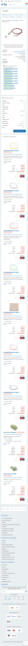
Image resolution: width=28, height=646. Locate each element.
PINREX (5, 162)
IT (14, 599)
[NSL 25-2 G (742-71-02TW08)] (14, 468)
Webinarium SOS (5, 577)
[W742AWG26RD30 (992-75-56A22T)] (14, 347)
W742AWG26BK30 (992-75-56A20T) (10, 83)
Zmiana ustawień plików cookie (8, 559)
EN (19, 596)
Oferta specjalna (5, 569)
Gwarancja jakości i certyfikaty (7, 528)
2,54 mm (22, 115)
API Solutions (4, 565)
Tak (23, 127)
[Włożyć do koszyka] (21, 176)
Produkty (3, 540)
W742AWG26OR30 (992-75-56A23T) (10, 73)
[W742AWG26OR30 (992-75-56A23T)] (14, 225)
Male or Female (20, 125)
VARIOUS (24, 59)
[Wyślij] (25, 591)
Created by (19, 641)
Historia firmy (4, 532)
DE (23, 596)
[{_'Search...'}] (10, 4)
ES (18, 599)
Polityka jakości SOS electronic (8, 530)
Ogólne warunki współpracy (7, 544)
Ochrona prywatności (6, 555)
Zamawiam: (21, 174)
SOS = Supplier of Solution (7, 518)
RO (6, 599)
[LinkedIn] (12, 509)
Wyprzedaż (4, 571)
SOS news (4, 579)
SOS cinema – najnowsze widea (8, 573)
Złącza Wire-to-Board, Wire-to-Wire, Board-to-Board (13, 154)
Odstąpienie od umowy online (8, 557)
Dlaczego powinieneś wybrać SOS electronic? (11, 524)
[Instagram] (20, 509)
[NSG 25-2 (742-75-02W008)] (14, 427)
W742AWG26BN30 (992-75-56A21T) (10, 71)
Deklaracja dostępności (6, 581)
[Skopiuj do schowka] (25, 50)
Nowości (3, 567)
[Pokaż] (23, 176)
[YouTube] (8, 509)
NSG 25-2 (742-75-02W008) (9, 85)
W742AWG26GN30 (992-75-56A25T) (10, 76)
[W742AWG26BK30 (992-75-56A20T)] (14, 387)
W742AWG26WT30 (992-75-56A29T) (10, 78)
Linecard (3, 542)
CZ (10, 596)
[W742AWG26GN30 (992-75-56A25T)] (14, 267)
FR (23, 599)
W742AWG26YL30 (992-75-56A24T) (10, 68)
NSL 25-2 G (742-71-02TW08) (9, 88)
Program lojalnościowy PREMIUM (8, 553)
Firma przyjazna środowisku (7, 535)
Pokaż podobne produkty (19, 131)
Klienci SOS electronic (6, 520)
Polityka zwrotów (5, 551)
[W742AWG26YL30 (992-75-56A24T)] (14, 145)
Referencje (4, 526)
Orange (22, 111)
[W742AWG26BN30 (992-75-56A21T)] (14, 185)
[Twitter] (16, 509)
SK (6, 596)
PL (10, 599)
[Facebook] (4, 509)
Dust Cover (21, 123)
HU (14, 596)
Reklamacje (4, 549)
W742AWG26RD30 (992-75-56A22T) (10, 81)
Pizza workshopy (5, 575)
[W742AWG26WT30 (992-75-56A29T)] (14, 307)
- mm (23, 121)
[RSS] (24, 509)
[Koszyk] (26, 4)
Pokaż (24, 61)
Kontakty (3, 522)
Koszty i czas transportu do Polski (8, 546)
